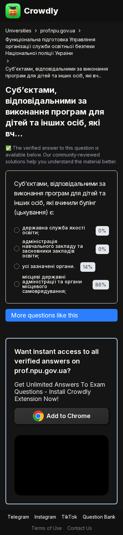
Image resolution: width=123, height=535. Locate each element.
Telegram (18, 517)
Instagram (45, 517)
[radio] (16, 230)
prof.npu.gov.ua (57, 30)
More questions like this (44, 315)
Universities (18, 30)
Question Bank (99, 517)
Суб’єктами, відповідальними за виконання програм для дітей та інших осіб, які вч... (56, 72)
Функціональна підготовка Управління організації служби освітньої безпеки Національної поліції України (50, 46)
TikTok (69, 517)
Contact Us (79, 528)
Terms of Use (46, 528)
